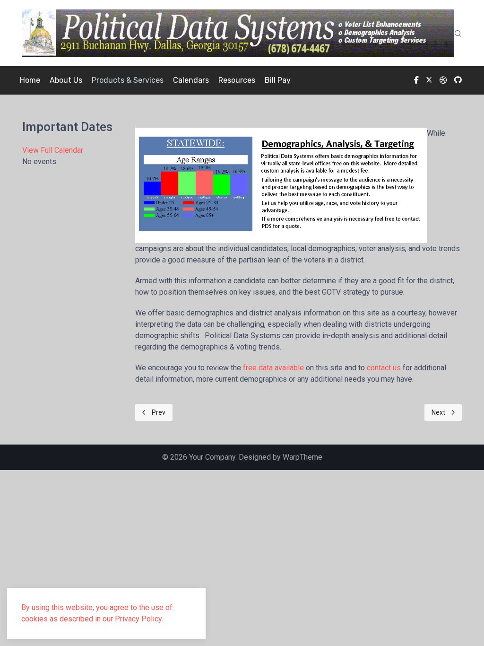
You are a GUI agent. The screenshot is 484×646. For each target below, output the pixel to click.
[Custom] (458, 80)
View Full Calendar (52, 150)
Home (30, 80)
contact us (384, 367)
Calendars (191, 80)
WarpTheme (302, 457)
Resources (236, 80)
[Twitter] (429, 80)
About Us (66, 80)
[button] (458, 33)
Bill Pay (278, 80)
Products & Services (128, 80)
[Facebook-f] (416, 80)
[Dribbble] (443, 80)
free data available (273, 367)
